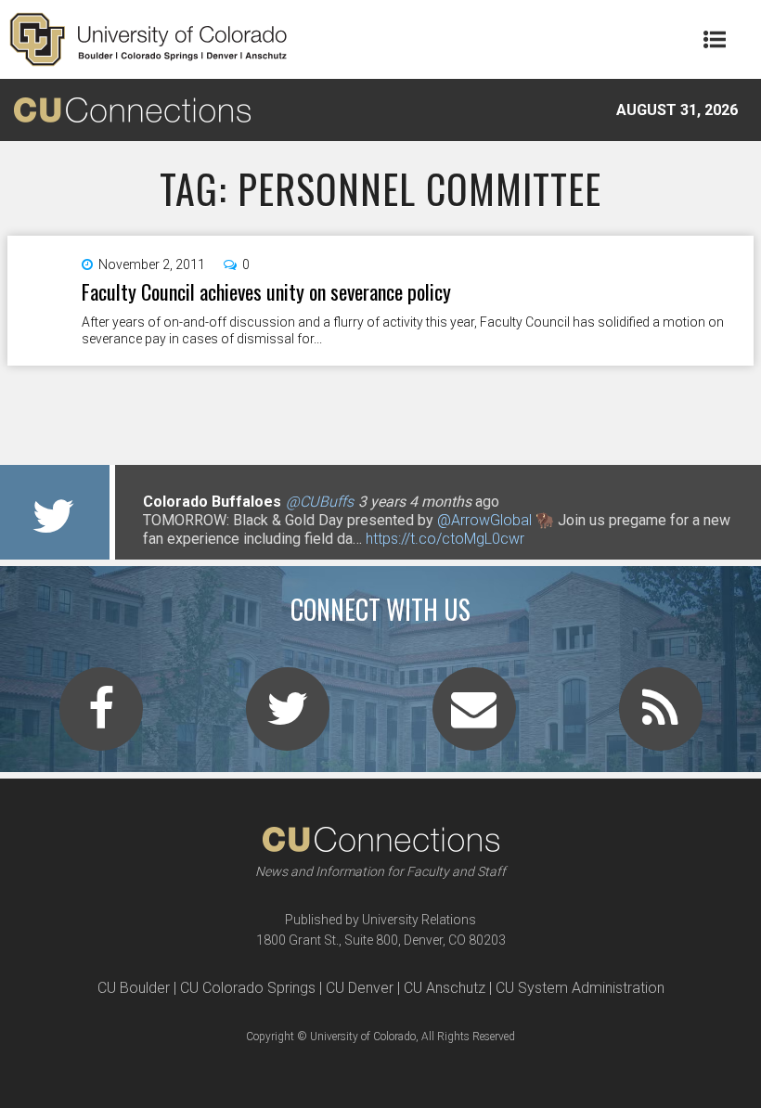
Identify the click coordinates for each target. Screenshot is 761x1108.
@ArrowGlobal (484, 520)
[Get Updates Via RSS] (661, 720)
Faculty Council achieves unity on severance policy (266, 291)
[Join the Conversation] (101, 720)
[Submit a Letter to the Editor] (474, 720)
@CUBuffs (320, 501)
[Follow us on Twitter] (287, 720)
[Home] (148, 39)
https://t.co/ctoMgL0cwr (445, 539)
